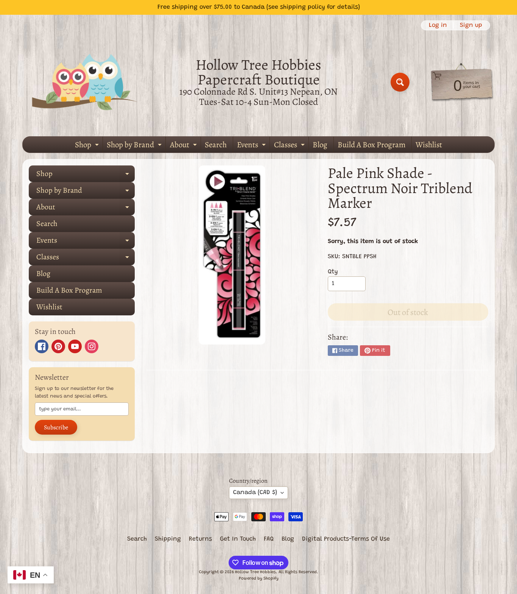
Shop (88, 146)
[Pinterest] (58, 346)
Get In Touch (238, 539)
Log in (438, 25)
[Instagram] (91, 346)
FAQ (269, 539)
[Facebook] (41, 346)
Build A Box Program (371, 144)
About (184, 146)
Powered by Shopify (259, 579)
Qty (333, 272)
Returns (200, 539)
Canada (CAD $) (255, 493)
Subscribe (56, 427)
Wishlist (429, 144)
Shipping (168, 539)
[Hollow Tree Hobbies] (84, 82)
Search (216, 144)
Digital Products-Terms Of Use (346, 539)
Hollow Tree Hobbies (255, 572)
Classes (290, 146)
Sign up (471, 25)
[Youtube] (75, 346)
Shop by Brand (135, 146)
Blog (320, 144)
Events (252, 146)
